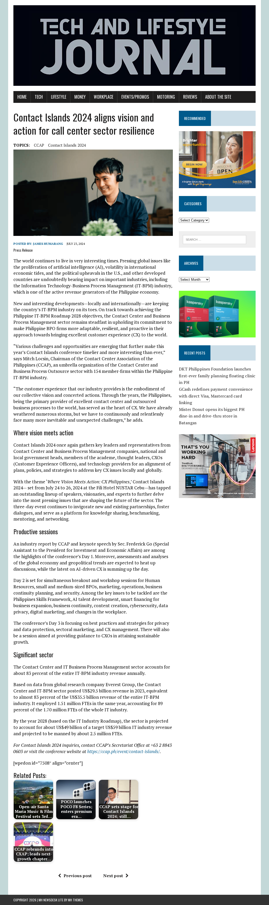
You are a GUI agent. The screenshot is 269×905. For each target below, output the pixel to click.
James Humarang (48, 244)
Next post (113, 875)
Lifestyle (58, 97)
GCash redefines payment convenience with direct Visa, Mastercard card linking (215, 395)
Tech (39, 97)
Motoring (166, 97)
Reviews (190, 97)
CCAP (39, 145)
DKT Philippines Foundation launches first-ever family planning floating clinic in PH (217, 375)
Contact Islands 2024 (67, 145)
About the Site (218, 97)
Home (22, 97)
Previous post (78, 875)
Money (80, 97)
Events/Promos (135, 97)
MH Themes (75, 900)
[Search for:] (214, 239)
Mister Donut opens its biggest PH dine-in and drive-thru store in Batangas (212, 416)
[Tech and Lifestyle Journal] (134, 45)
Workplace (103, 97)
